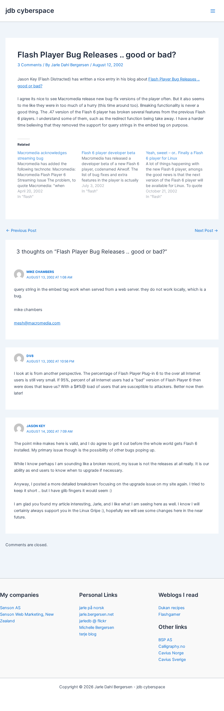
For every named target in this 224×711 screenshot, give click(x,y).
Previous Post (21, 231)
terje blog (87, 634)
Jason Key (35, 426)
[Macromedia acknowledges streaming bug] (49, 174)
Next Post (206, 231)
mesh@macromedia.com (37, 323)
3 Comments (29, 64)
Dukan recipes (171, 607)
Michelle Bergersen (96, 627)
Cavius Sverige (172, 659)
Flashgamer (169, 614)
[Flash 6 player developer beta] (114, 172)
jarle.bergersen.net (96, 614)
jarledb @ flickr (92, 620)
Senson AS (10, 607)
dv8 (30, 356)
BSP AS (165, 639)
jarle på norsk (91, 607)
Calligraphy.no (171, 646)
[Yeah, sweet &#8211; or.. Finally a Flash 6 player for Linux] (178, 174)
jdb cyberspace (29, 11)
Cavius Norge (171, 652)
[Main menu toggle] (213, 11)
